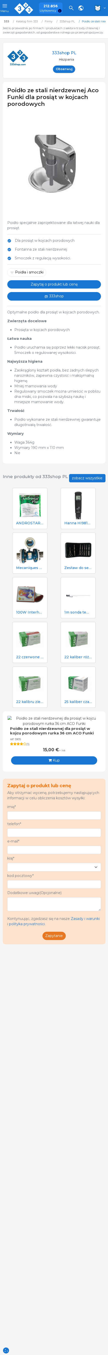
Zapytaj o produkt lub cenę (54, 284)
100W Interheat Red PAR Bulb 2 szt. (30, 612)
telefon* (14, 824)
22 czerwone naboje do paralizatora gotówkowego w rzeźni (30, 657)
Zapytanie (54, 935)
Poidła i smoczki (29, 272)
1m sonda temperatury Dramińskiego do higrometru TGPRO (78, 612)
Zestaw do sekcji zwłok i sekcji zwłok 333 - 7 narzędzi (78, 568)
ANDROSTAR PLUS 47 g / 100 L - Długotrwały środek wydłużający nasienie (30, 523)
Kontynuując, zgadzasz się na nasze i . (53, 921)
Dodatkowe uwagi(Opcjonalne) (34, 893)
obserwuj (64, 69)
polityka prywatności (27, 924)
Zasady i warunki (85, 918)
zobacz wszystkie (87, 478)
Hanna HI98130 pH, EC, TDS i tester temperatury (78, 523)
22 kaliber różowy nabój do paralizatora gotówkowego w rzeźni (78, 657)
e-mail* (13, 841)
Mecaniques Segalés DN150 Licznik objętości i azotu (30, 568)
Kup (56, 760)
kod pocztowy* (20, 875)
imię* (11, 807)
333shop (56, 296)
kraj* (10, 858)
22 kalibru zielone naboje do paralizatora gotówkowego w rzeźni (30, 702)
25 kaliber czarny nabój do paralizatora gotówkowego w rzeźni (78, 702)
